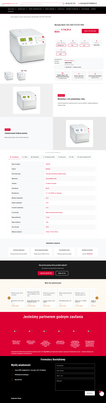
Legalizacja (61, 9)
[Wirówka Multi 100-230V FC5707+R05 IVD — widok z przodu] (9, 76)
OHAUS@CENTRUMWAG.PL (88, 3)
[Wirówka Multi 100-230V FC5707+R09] (27, 45)
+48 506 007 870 (70, 3)
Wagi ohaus (11, 9)
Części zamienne (49, 9)
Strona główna (14, 17)
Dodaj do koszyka (90, 31)
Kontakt (93, 9)
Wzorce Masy (21, 9)
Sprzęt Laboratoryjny (35, 9)
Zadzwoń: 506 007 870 (46, 273)
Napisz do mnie (77, 67)
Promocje (11, 11)
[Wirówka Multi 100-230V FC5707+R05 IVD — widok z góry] (21, 76)
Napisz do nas (62, 273)
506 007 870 (89, 254)
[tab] (14, 157)
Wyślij (90, 393)
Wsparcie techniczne (72, 9)
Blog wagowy (85, 9)
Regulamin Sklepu (16, 398)
